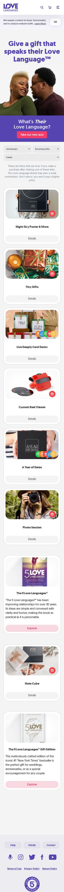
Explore (32, 628)
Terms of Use (14, 868)
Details (32, 238)
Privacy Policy (32, 868)
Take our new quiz (32, 135)
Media (32, 845)
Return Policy (49, 868)
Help (13, 845)
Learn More (40, 23)
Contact (51, 845)
